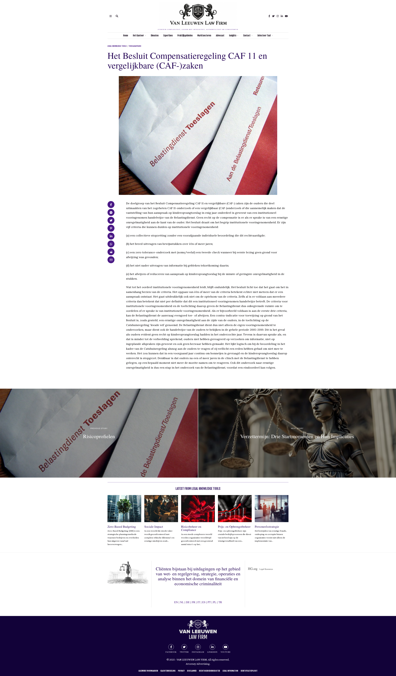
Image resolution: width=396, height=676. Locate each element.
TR (220, 602)
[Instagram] (278, 16)
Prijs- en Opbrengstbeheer (234, 526)
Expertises (168, 35)
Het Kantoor (138, 35)
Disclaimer (192, 671)
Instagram (198, 652)
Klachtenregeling (168, 671)
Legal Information (230, 671)
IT (198, 602)
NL (182, 602)
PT (209, 602)
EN (176, 602)
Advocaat (220, 35)
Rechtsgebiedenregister (209, 671)
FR (193, 602)
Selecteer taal (264, 35)
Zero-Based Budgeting (122, 526)
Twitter (184, 652)
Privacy (181, 671)
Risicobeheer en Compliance (191, 528)
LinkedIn (212, 652)
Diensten (155, 35)
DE (188, 602)
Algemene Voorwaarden (148, 671)
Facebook (171, 652)
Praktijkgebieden (185, 35)
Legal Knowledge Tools (117, 46)
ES (203, 602)
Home (125, 35)
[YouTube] (286, 16)
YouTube (225, 652)
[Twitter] (273, 16)
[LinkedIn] (282, 16)
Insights (232, 35)
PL (214, 602)
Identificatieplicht (249, 671)
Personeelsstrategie (267, 526)
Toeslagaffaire (135, 46)
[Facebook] (269, 16)
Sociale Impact (153, 526)
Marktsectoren (204, 35)
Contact (246, 35)
